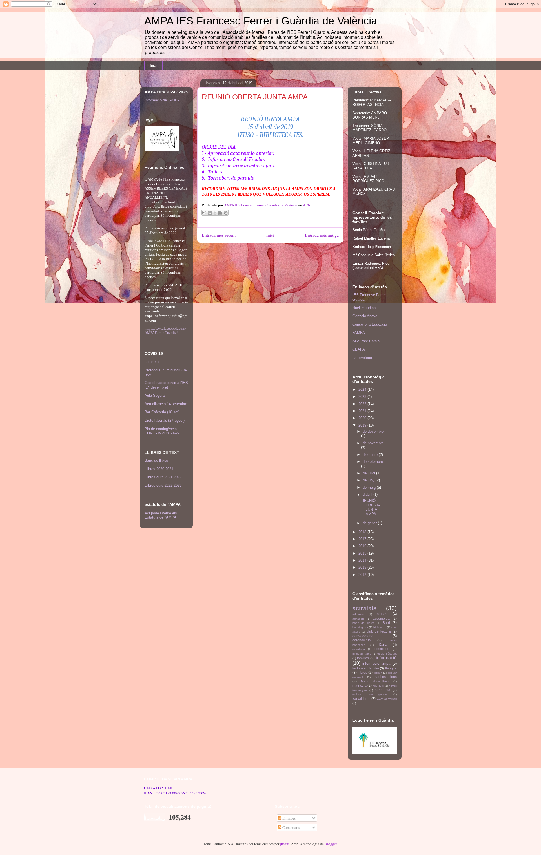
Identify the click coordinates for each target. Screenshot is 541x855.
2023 (362, 396)
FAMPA (358, 333)
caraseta (152, 362)
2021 (362, 411)
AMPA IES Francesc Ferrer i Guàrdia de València (260, 21)
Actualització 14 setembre (166, 404)
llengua (391, 668)
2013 (362, 567)
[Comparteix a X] (215, 213)
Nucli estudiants (365, 308)
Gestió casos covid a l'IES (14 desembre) (166, 385)
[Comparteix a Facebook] (220, 213)
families (363, 658)
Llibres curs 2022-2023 (163, 485)
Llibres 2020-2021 (159, 469)
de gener (370, 523)
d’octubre (371, 454)
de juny (369, 480)
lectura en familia (365, 668)
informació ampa (376, 663)
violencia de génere (370, 694)
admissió (358, 614)
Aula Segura (155, 395)
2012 (362, 575)
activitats (364, 608)
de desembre (373, 431)
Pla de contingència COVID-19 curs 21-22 (162, 431)
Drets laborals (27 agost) (165, 420)
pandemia (382, 690)
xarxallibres (361, 698)
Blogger (331, 843)
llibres (362, 672)
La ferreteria (362, 358)
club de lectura (379, 631)
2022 (362, 404)
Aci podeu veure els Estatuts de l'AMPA (161, 515)
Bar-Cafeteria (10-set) (162, 412)
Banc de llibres (157, 460)
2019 (362, 425)
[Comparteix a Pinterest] (226, 213)
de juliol (369, 473)
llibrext (378, 672)
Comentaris (290, 827)
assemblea (381, 618)
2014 (362, 560)
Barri (386, 622)
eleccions (381, 649)
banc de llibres (363, 622)
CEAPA (358, 349)
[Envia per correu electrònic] (204, 213)
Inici (153, 65)
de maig (370, 487)
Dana (383, 644)
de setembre (373, 461)
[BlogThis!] (209, 213)
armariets (358, 618)
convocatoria (362, 636)
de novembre (373, 443)
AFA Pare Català (366, 341)
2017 (362, 539)
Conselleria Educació (369, 324)
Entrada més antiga (322, 235)
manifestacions (385, 676)
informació (386, 657)
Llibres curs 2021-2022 (163, 477)
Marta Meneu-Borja (375, 681)
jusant (284, 843)
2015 (362, 553)
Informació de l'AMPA (162, 100)
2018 (362, 532)
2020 (362, 418)
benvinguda (360, 627)
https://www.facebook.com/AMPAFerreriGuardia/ (165, 330)
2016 (362, 546)
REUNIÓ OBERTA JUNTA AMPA (371, 507)
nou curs (378, 685)
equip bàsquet (387, 653)
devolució (358, 649)
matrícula (359, 685)
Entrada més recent (219, 235)
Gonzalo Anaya (364, 316)
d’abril (368, 494)
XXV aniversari (387, 698)
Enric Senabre (362, 653)
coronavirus (361, 640)
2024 (362, 389)
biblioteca (379, 627)
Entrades (288, 818)
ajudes (382, 614)
